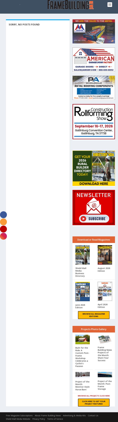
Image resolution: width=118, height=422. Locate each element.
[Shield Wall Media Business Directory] (82, 255)
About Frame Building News (48, 415)
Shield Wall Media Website (18, 419)
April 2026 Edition (102, 305)
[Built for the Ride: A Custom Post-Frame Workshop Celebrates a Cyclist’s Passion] (82, 340)
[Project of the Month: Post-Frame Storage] (105, 375)
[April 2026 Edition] (105, 292)
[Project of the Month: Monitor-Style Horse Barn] (82, 375)
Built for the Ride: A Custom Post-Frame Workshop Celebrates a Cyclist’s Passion (82, 356)
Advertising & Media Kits (74, 415)
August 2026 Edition (104, 269)
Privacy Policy (38, 419)
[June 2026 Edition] (82, 292)
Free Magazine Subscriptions (19, 415)
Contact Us (93, 415)
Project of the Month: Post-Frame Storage (105, 385)
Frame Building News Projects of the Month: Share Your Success (105, 354)
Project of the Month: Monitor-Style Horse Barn (82, 385)
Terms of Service (55, 419)
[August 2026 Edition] (105, 255)
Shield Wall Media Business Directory (80, 272)
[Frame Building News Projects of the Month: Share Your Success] (105, 339)
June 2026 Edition (80, 306)
